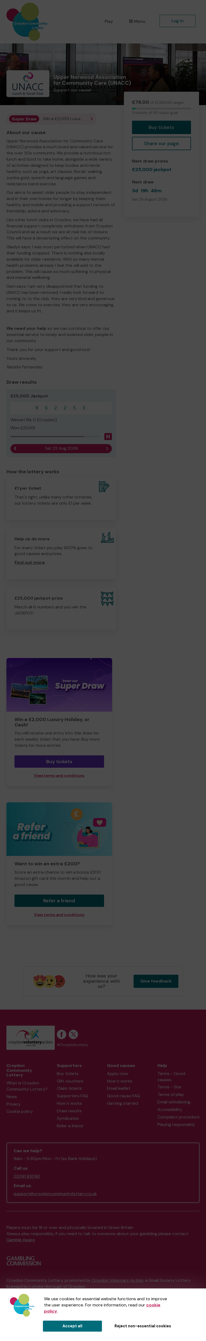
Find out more (29, 562)
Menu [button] (139, 21)
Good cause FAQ (123, 1096)
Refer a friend (59, 900)
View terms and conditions (59, 775)
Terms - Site (169, 1087)
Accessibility (169, 1109)
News (11, 1096)
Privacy (13, 1104)
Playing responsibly (176, 1124)
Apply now (117, 1073)
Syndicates (68, 1118)
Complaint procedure (178, 1117)
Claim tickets (69, 1088)
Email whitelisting (173, 1102)
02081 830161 (27, 1176)
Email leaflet (118, 1088)
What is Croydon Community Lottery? (26, 1086)
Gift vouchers (70, 1081)
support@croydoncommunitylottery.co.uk (55, 1193)
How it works (69, 1103)
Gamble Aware (20, 1240)
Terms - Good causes (171, 1077)
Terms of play (170, 1094)
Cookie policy (19, 1111)
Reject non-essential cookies (143, 1326)
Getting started (122, 1103)
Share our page (161, 143)
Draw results (69, 1111)
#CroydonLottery (72, 1045)
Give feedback (156, 981)
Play (109, 21)
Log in (177, 21)
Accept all (72, 1326)
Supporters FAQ (72, 1096)
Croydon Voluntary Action (117, 1280)
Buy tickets (161, 127)
